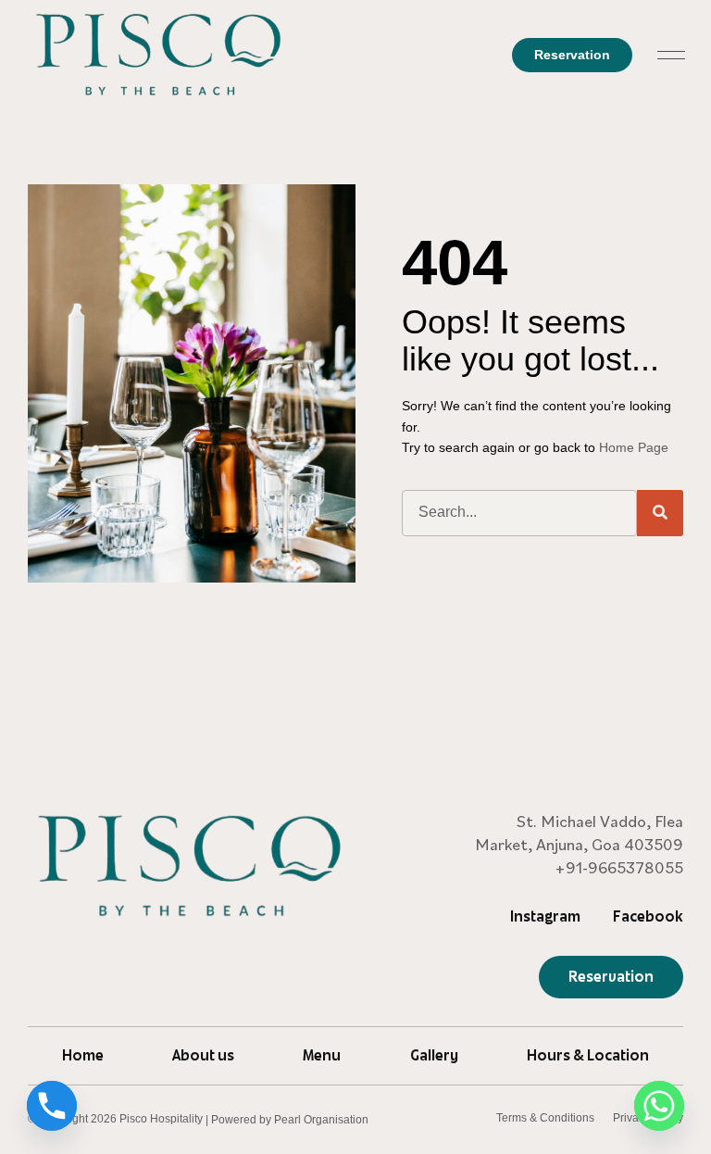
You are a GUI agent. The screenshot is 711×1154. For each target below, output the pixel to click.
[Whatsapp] (659, 1106)
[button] (671, 55)
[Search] (660, 513)
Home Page (633, 447)
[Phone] (52, 1106)
